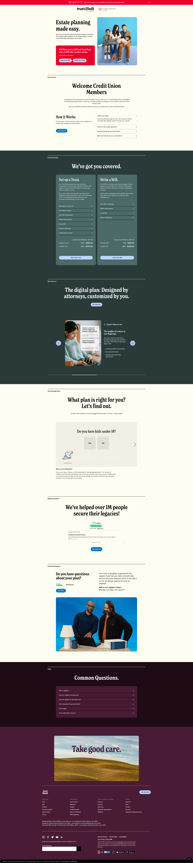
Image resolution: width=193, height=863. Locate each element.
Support (72, 807)
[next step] (135, 444)
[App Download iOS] (120, 852)
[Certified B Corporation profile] (99, 852)
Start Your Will (65, 60)
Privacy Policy (113, 836)
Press (127, 804)
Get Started (62, 131)
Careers (127, 807)
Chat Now (61, 590)
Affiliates (100, 812)
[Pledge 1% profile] (102, 852)
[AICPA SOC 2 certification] (113, 852)
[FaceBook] (48, 837)
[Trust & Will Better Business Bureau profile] (107, 852)
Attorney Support (47, 809)
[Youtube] (57, 837)
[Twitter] (52, 837)
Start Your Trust (80, 60)
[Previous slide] (58, 343)
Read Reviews (70, 584)
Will (43, 804)
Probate (44, 807)
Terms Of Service (103, 836)
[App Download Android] (130, 852)
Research (72, 804)
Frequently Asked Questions (133, 812)
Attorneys (100, 807)
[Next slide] (132, 343)
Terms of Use (65, 861)
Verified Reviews (74, 809)
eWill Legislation (74, 814)
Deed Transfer (46, 812)
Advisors (100, 802)
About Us (128, 802)
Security (127, 809)
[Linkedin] (61, 837)
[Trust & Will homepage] (45, 792)
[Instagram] (43, 837)
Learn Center (74, 802)
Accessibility (123, 836)
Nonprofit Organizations (105, 809)
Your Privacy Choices (104, 839)
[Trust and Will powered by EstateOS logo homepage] (85, 9)
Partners (100, 804)
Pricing (44, 814)
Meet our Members (75, 812)
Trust (43, 802)
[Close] (190, 861)
